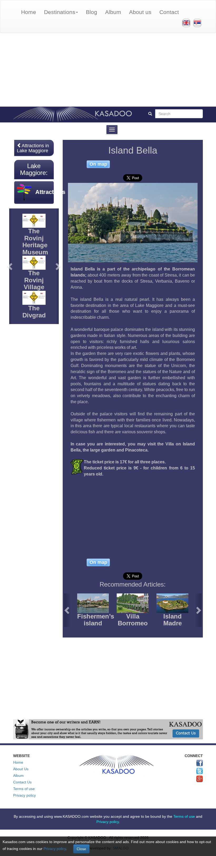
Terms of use (24, 789)
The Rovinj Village (34, 280)
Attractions (50, 192)
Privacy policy (24, 795)
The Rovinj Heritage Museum (35, 241)
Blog (91, 12)
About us (140, 12)
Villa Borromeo (133, 620)
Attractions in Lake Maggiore (33, 148)
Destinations (59, 12)
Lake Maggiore (33, 169)
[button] (67, 610)
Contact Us (22, 782)
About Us (20, 769)
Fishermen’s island (95, 620)
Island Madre (172, 620)
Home (28, 12)
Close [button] (81, 849)
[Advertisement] (108, 70)
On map (98, 164)
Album (113, 12)
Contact (169, 12)
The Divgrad (34, 311)
